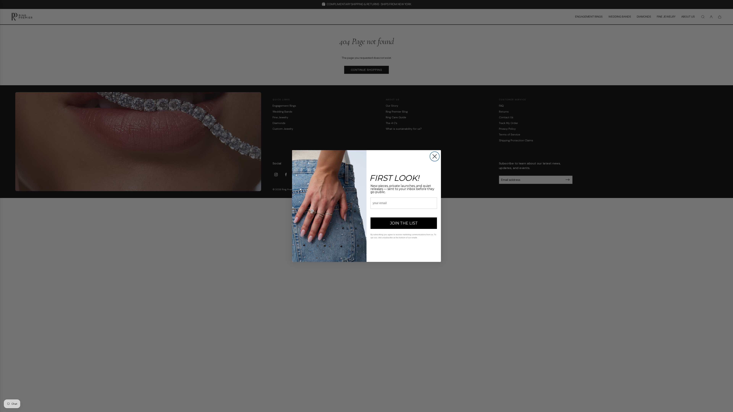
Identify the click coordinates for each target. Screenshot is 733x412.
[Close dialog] (434, 156)
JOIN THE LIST (404, 223)
